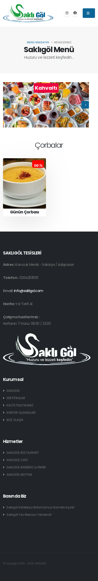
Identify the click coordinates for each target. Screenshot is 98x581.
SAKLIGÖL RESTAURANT (23, 453)
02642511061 (28, 277)
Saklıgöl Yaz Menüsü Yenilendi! (29, 515)
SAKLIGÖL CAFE (17, 460)
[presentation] (7, 105)
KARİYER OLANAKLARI (21, 413)
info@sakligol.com (28, 290)
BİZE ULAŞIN (15, 420)
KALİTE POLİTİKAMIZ (20, 405)
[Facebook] (74, 13)
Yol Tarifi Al (23, 303)
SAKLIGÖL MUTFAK (19, 475)
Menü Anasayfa (38, 42)
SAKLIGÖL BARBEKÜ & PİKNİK (26, 467)
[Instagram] (66, 13)
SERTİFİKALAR (16, 398)
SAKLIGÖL (13, 391)
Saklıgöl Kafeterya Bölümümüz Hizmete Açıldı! (41, 507)
